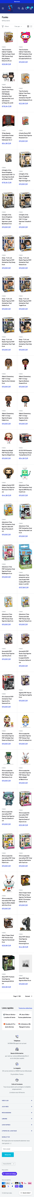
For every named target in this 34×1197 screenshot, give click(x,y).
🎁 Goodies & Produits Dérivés (9, 1025)
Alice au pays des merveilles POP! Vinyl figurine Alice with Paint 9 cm (8, 859)
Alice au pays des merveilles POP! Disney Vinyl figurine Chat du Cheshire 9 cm (8, 816)
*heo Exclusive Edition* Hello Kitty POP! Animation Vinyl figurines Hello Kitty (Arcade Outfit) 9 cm (25, 54)
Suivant (27, 996)
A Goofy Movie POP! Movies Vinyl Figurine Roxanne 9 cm (25, 135)
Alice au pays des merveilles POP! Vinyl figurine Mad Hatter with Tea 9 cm (25, 859)
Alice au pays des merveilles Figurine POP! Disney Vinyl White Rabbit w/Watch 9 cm (25, 775)
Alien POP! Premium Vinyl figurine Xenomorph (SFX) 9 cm (8, 980)
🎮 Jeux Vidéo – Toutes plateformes (24, 1016)
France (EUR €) (7, 1163)
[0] (30, 8)
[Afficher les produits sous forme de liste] (31, 26)
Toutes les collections (25, 1008)
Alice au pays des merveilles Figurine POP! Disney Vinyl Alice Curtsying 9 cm (25, 737)
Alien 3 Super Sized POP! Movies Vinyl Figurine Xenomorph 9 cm (8, 938)
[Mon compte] (23, 8)
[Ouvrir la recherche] (19, 8)
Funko (4, 47)
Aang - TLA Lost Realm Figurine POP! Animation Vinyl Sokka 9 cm (8, 302)
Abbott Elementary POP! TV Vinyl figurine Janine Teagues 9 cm (25, 417)
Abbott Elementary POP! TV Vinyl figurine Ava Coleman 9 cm (8, 380)
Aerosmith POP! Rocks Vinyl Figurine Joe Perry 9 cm (8, 653)
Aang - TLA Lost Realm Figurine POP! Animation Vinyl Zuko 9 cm (25, 343)
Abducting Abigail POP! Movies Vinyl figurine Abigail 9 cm (8, 453)
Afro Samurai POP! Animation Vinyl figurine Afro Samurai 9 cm (8, 700)
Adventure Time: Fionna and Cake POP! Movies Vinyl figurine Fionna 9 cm (25, 617)
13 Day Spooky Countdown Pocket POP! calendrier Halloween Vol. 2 (8, 136)
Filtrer (7, 26)
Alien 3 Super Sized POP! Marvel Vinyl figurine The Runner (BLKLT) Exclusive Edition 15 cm (25, 897)
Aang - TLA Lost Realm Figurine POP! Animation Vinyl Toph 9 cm (8, 343)
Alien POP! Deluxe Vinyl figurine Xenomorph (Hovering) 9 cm (24, 940)
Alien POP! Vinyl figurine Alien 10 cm (25, 979)
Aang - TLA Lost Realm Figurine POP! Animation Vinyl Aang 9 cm (8, 261)
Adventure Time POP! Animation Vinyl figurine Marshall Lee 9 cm (25, 529)
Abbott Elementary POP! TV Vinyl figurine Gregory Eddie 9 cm (8, 417)
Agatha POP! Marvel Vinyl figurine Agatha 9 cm (25, 695)
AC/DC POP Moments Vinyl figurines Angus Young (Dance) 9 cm (25, 453)
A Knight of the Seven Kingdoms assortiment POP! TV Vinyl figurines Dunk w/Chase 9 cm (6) (8, 174)
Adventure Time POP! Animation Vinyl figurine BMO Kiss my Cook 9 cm (25, 488)
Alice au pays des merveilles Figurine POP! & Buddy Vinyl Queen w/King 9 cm (8, 737)
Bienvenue (17, 1)
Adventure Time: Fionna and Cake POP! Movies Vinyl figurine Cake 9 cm (7, 617)
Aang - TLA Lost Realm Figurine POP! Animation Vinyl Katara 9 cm (25, 261)
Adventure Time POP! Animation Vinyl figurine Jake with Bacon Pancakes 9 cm (8, 526)
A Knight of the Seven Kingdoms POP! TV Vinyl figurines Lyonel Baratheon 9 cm (7, 219)
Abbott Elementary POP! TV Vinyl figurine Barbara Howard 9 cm (25, 380)
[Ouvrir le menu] (3, 8)
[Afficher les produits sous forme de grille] (28, 26)
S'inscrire (8, 1155)
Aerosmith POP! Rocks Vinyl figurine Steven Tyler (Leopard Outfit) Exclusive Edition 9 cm (25, 656)
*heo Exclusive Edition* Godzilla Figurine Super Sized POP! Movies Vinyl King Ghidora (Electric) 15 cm (8, 55)
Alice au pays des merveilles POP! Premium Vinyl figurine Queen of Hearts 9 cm (24, 817)
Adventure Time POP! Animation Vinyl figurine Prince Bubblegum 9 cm (8, 570)
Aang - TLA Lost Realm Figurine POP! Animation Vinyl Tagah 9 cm (25, 302)
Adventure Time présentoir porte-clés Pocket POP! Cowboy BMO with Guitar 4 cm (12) (24, 579)
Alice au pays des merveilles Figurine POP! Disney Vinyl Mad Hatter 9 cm (8, 774)
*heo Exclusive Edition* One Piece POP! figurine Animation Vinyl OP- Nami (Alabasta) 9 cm (25, 95)
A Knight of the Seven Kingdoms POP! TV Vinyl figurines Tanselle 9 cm (25, 219)
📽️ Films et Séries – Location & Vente (9, 1016)
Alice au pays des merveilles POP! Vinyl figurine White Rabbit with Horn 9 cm (8, 901)
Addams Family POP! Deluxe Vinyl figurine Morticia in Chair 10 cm (8, 488)
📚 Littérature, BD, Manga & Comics (24, 1025)
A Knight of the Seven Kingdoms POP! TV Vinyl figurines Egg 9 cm (24, 177)
